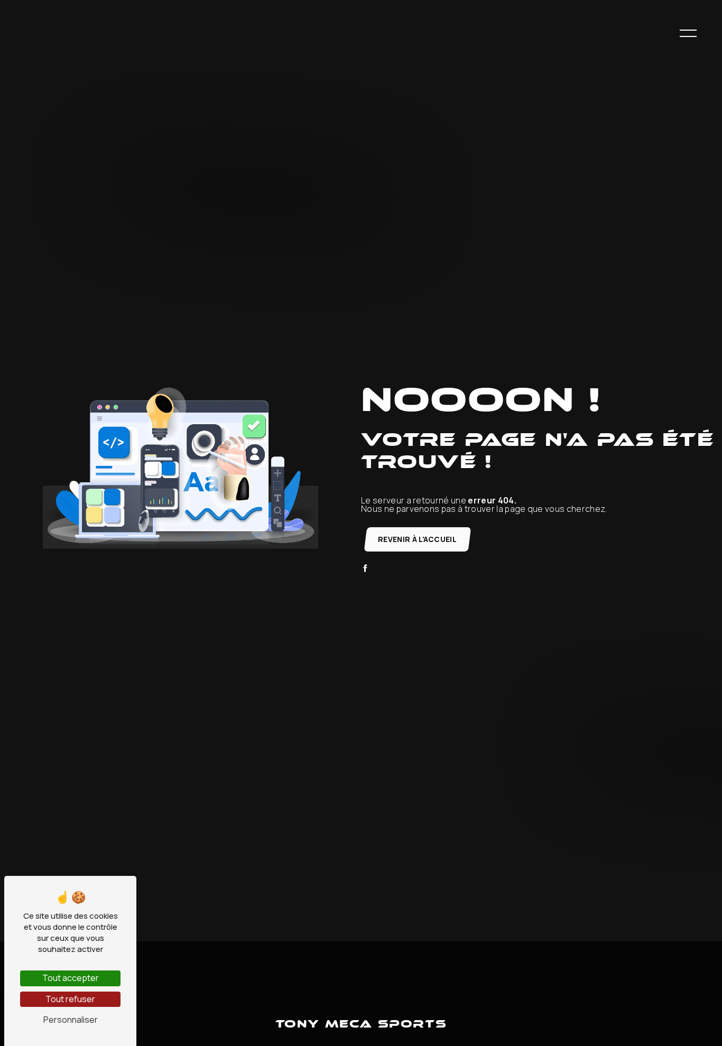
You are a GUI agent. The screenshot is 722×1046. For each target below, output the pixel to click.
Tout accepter (70, 978)
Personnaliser (70, 1019)
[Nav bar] (688, 33)
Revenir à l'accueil (417, 539)
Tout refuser (70, 999)
